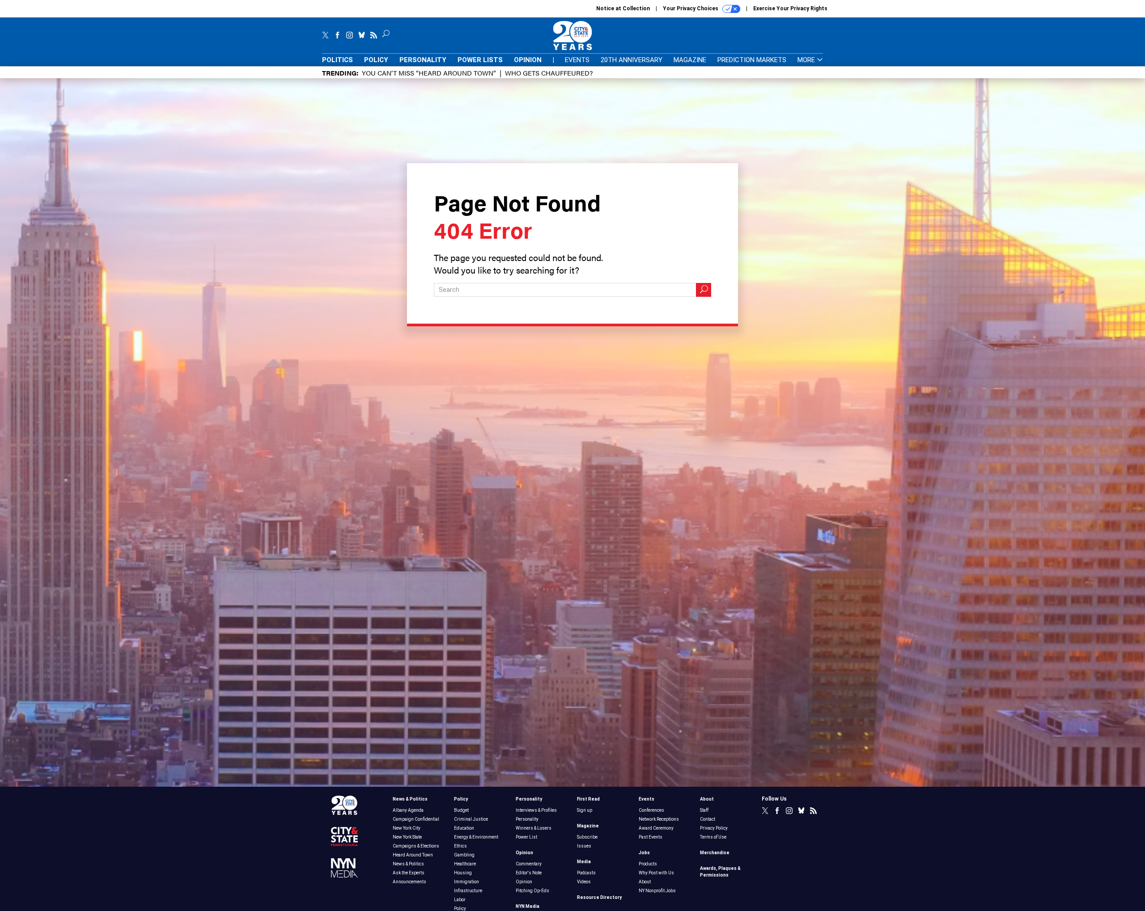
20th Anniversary (631, 60)
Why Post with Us (656, 872)
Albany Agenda (408, 810)
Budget (461, 810)
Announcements (409, 881)
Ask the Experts (408, 872)
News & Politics (410, 799)
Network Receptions (659, 819)
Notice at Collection (623, 8)
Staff (704, 810)
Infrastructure (468, 890)
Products (648, 863)
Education (464, 828)
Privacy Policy (714, 828)
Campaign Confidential (416, 819)
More (807, 60)
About (645, 881)
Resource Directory (599, 897)
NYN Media (527, 906)
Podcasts (586, 872)
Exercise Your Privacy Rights (790, 8)
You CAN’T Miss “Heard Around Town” (429, 72)
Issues (584, 846)
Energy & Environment (476, 837)
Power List (526, 837)
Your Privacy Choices (691, 8)
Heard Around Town (413, 854)
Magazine (690, 60)
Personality (422, 60)
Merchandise (714, 852)
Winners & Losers (533, 828)
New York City (406, 828)
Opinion (528, 60)
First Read (588, 799)
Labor (460, 899)
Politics (337, 60)
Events (577, 60)
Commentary (529, 863)
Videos (584, 881)
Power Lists (480, 60)
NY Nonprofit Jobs (657, 890)
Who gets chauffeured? (549, 72)
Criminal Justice (471, 819)
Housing (463, 872)
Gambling (464, 854)
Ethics (460, 846)
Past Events (650, 837)
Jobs (644, 852)
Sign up (584, 810)
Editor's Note (529, 872)
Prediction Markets (751, 60)
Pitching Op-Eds (532, 890)
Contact (707, 819)
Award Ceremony (656, 828)
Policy (376, 60)
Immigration (466, 881)
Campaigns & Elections (416, 846)
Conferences (651, 810)
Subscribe (587, 837)
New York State (407, 837)
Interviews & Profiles (536, 810)
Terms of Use (713, 837)
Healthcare (465, 863)
